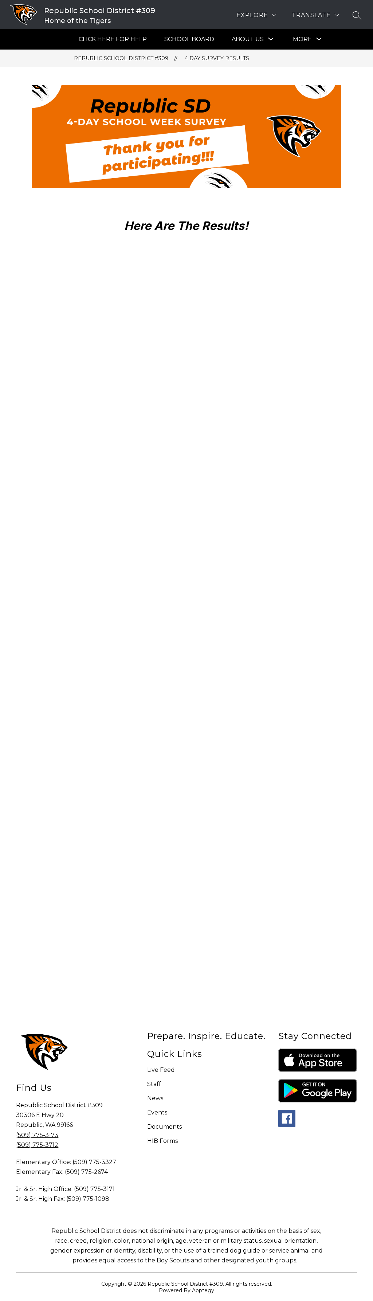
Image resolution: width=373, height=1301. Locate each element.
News (155, 1098)
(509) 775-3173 (37, 1135)
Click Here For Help (113, 39)
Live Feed (161, 1069)
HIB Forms (162, 1140)
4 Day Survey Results (217, 58)
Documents (164, 1126)
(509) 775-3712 (37, 1144)
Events (157, 1112)
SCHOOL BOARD (189, 39)
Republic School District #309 (121, 58)
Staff (154, 1084)
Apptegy (203, 1290)
